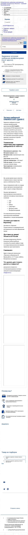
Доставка (7, 9)
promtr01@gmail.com (8, 25)
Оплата (6, 11)
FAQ (5, 13)
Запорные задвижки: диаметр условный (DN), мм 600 (14, 461)
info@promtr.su (7, 272)
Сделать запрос (8, 28)
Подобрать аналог (14, 90)
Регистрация (7, 32)
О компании (7, 8)
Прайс (9, 519)
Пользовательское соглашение (15, 522)
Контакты (7, 14)
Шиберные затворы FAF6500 (14, 102)
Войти (5, 30)
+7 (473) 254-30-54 (12, 478)
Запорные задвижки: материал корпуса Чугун (14, 458)
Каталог (15, 52)
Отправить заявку (15, 508)
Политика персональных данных (16, 520)
